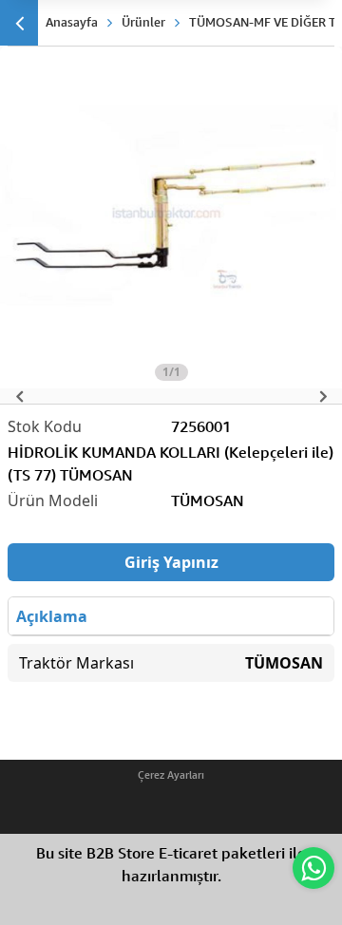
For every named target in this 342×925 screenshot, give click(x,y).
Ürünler (143, 21)
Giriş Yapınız (171, 562)
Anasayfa (72, 21)
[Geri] (19, 23)
